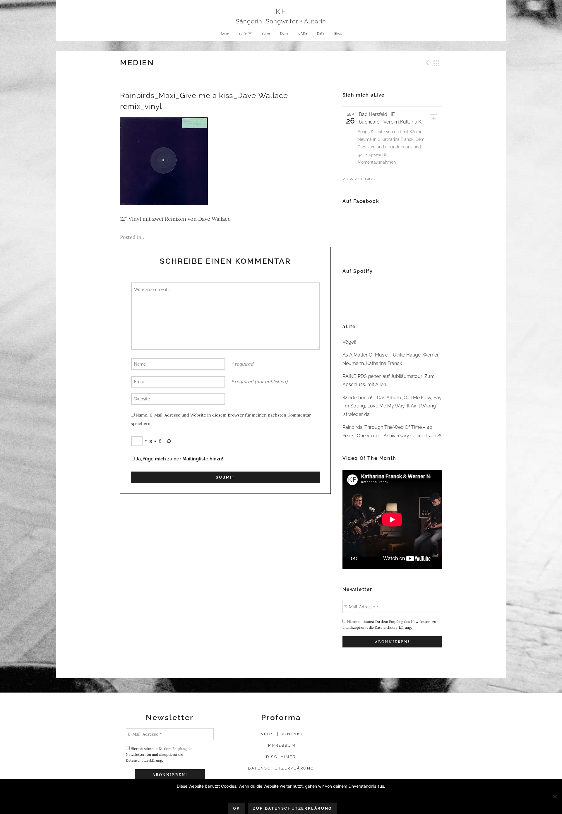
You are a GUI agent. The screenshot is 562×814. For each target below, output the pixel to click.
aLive (266, 33)
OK (236, 808)
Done (284, 33)
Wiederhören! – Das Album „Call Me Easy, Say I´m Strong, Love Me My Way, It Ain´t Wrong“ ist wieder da (392, 406)
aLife (247, 34)
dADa (303, 33)
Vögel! (349, 342)
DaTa (320, 33)
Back (436, 62)
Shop (338, 33)
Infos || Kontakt (281, 734)
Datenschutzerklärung (393, 627)
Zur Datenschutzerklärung (292, 808)
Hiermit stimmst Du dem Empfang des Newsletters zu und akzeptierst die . (389, 624)
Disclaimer (281, 757)
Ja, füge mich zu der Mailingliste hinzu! (179, 459)
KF (280, 11)
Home (224, 33)
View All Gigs (358, 179)
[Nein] (555, 796)
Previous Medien (426, 62)
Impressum (281, 745)
